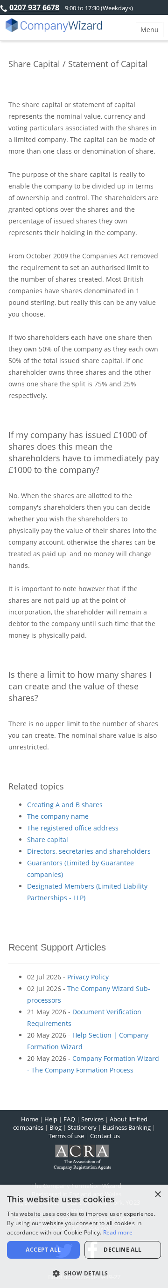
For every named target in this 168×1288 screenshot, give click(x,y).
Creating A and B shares (65, 804)
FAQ (69, 1119)
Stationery (82, 1127)
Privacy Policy (88, 976)
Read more (118, 1232)
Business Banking (127, 1127)
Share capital (47, 839)
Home (29, 1119)
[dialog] (84, 1236)
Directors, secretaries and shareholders (89, 851)
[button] (84, 1272)
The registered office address (73, 827)
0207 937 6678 (34, 7)
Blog (55, 1127)
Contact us (105, 1136)
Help (50, 1119)
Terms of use (66, 1136)
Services (92, 1119)
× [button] (157, 1194)
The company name (58, 816)
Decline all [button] (122, 1250)
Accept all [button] (43, 1250)
